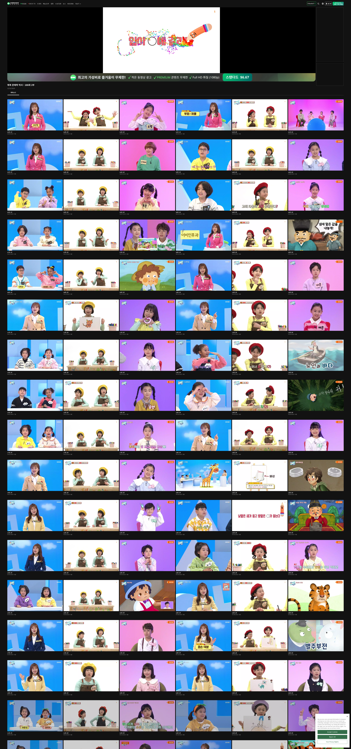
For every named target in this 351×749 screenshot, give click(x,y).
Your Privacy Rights (332, 742)
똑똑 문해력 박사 (15, 84)
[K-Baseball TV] (311, 3)
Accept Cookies (332, 732)
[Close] (347, 716)
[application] (161, 40)
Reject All (332, 737)
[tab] (13, 92)
